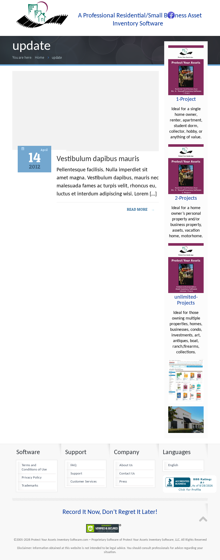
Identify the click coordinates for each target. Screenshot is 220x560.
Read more (141, 209)
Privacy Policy (32, 477)
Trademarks (30, 485)
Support (76, 473)
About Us (126, 465)
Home (39, 57)
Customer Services (84, 481)
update (57, 57)
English (173, 465)
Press (123, 481)
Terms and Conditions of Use (34, 467)
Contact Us (127, 473)
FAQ (73, 465)
